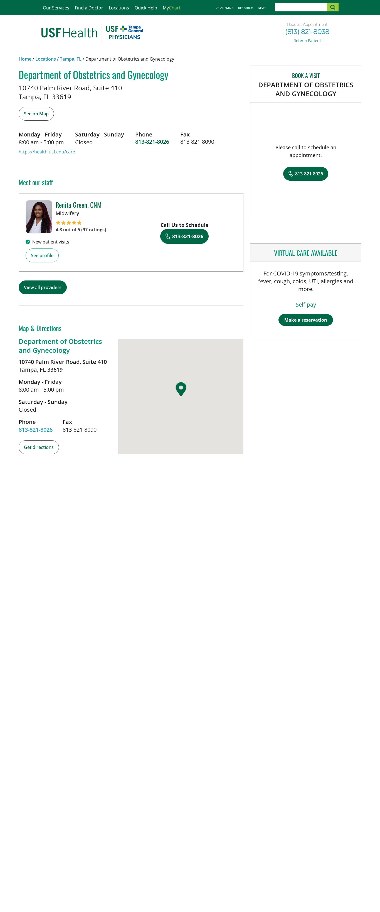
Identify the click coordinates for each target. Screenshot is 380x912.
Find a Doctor (89, 8)
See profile (42, 255)
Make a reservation (305, 320)
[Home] (92, 33)
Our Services (56, 8)
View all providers (42, 287)
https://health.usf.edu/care (47, 152)
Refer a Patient (307, 40)
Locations (119, 8)
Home (25, 59)
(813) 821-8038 (307, 32)
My (172, 8)
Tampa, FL (71, 59)
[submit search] (333, 7)
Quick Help (146, 8)
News (262, 8)
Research (245, 8)
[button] (180, 389)
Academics (224, 8)
